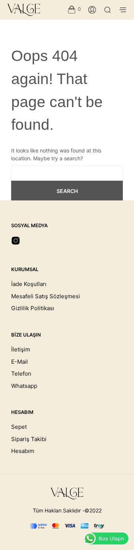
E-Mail (19, 361)
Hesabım (22, 450)
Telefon (21, 373)
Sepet (19, 426)
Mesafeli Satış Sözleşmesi (45, 296)
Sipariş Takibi (29, 439)
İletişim (20, 349)
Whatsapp (24, 385)
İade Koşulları (29, 283)
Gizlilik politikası (32, 308)
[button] (74, 9)
